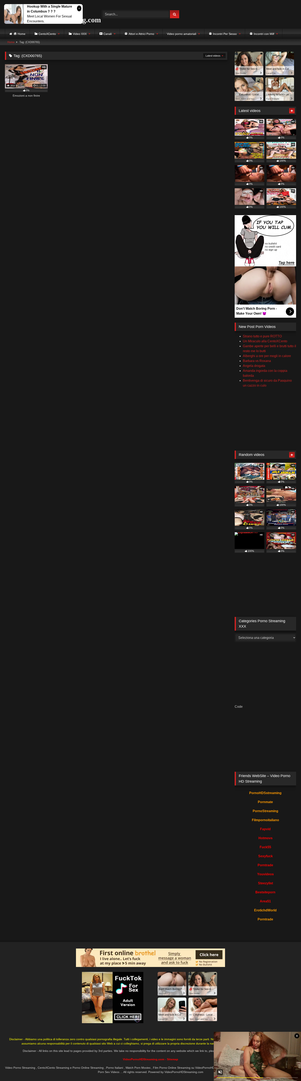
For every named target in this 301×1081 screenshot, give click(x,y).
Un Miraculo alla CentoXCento (265, 341)
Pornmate (265, 802)
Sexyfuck (265, 856)
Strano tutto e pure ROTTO (262, 336)
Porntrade (265, 865)
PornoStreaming (265, 811)
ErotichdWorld (265, 910)
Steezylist (265, 883)
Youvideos (265, 874)
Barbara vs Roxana (257, 361)
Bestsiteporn (265, 892)
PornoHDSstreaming (265, 793)
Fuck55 (265, 847)
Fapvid (265, 829)
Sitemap (172, 1059)
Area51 (265, 901)
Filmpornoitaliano (265, 820)
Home (10, 42)
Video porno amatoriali (181, 33)
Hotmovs (265, 838)
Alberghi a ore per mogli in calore (267, 356)
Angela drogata (254, 366)
